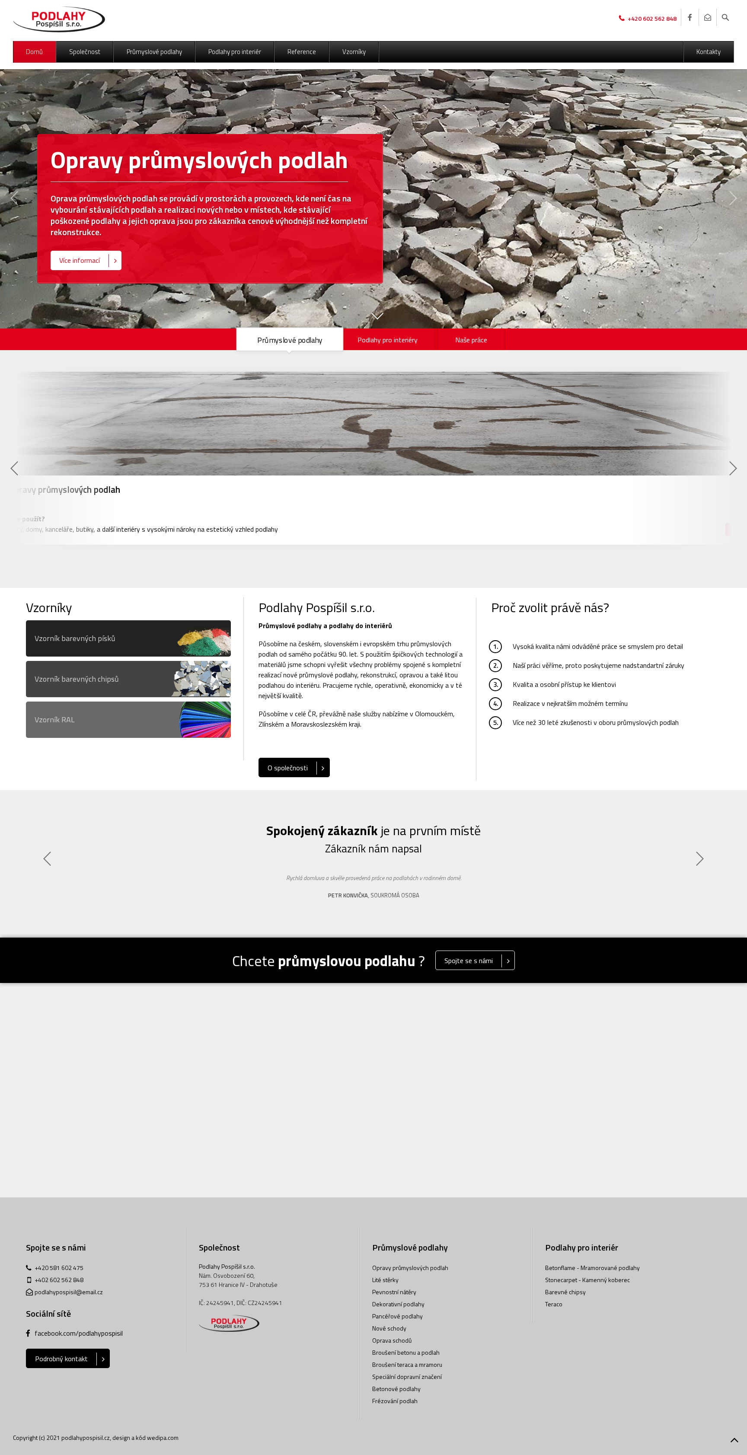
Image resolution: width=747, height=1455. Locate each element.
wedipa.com (163, 1437)
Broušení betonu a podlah (406, 1352)
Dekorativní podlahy (398, 1303)
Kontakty (708, 52)
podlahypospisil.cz (85, 1437)
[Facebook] (689, 17)
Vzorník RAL (55, 719)
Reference (301, 52)
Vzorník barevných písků (75, 638)
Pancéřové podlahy (397, 1316)
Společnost (84, 52)
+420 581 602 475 (59, 1267)
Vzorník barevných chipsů (77, 679)
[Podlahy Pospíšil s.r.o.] (59, 19)
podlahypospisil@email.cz (69, 1291)
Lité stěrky (385, 1279)
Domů (34, 52)
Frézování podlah (395, 1400)
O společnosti (288, 768)
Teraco (553, 1303)
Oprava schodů (392, 1340)
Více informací (79, 260)
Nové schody (389, 1328)
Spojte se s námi (468, 960)
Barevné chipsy (565, 1291)
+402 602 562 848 (59, 1279)
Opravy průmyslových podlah (410, 1267)
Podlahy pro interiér (234, 52)
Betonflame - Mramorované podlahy (592, 1267)
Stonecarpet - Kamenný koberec (587, 1279)
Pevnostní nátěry (394, 1291)
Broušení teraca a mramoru (407, 1364)
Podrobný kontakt (61, 1358)
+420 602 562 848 (652, 18)
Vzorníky (354, 52)
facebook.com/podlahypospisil (79, 1333)
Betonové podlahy (396, 1388)
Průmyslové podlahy (154, 52)
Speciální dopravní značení (407, 1376)
